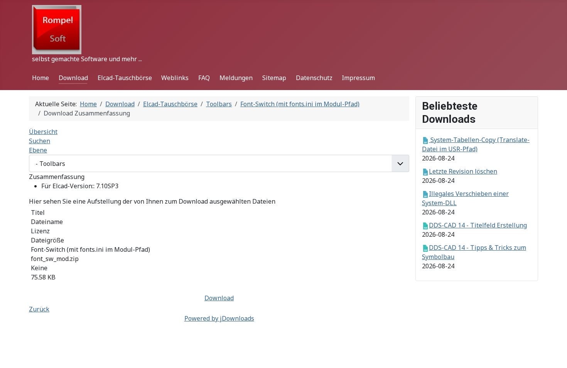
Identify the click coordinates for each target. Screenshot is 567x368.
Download (73, 78)
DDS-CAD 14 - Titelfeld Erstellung (478, 225)
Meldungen (236, 78)
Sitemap (274, 78)
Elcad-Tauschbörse (125, 78)
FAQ (204, 78)
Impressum (358, 78)
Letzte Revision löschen (463, 171)
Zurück (39, 309)
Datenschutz (314, 78)
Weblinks (175, 78)
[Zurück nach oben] (553, 354)
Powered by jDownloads (219, 318)
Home (40, 78)
